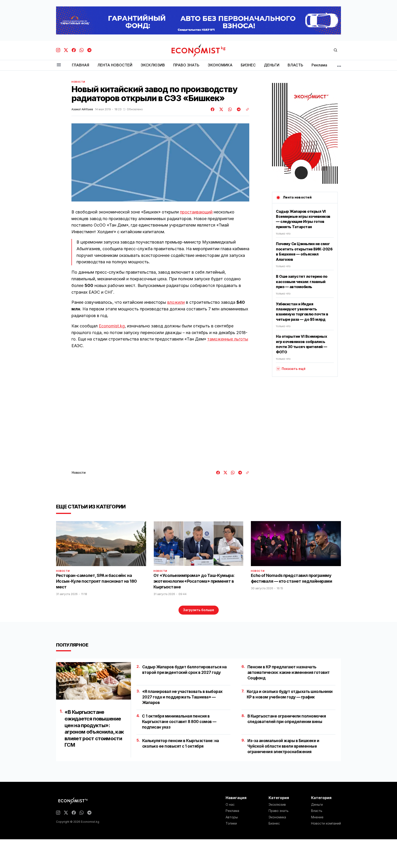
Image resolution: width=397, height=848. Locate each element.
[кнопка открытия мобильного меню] (59, 65)
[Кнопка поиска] (335, 50)
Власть (316, 811)
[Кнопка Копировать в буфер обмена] (245, 109)
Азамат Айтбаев (82, 109)
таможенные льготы (227, 339)
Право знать (279, 811)
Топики (231, 823)
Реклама (232, 811)
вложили (176, 302)
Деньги (317, 804)
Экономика (277, 817)
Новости (78, 82)
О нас (230, 804)
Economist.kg (112, 325)
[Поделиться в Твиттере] (220, 109)
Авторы (232, 817)
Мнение (317, 817)
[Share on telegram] (238, 109)
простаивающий (196, 212)
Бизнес (274, 823)
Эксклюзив (277, 804)
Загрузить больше (198, 610)
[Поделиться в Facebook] (212, 109)
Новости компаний (326, 823)
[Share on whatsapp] (229, 109)
